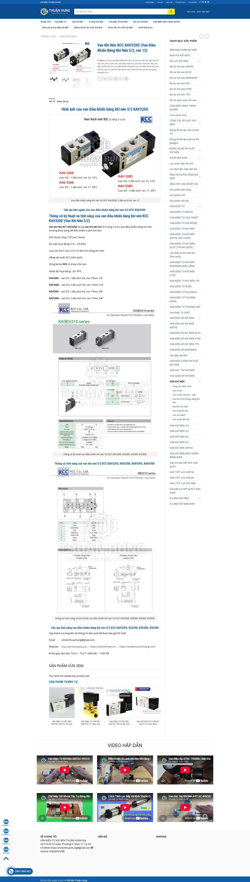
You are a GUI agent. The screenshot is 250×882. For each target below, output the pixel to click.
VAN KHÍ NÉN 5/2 (179, 436)
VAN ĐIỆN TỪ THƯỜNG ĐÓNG (183, 299)
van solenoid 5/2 (134, 69)
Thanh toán (180, 2)
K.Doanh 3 (6, 844)
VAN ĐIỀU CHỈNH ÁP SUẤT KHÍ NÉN (184, 362)
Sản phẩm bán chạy (180, 189)
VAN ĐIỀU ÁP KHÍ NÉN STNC (185, 338)
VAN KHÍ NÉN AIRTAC (181, 447)
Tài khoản (193, 2)
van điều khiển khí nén (149, 66)
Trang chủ (48, 36)
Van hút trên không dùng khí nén (186, 401)
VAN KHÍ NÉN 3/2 (179, 431)
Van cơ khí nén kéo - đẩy (184, 394)
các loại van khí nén (140, 60)
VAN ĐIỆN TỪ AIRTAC (181, 212)
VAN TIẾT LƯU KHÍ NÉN (183, 483)
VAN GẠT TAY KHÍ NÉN (182, 370)
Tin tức (160, 2)
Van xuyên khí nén (181, 419)
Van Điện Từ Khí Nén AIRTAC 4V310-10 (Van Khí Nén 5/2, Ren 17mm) (61, 725)
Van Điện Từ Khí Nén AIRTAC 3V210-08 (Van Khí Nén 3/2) (119, 724)
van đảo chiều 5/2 (126, 63)
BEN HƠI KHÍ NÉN (180, 55)
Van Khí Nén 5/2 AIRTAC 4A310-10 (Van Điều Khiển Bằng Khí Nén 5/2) (148, 725)
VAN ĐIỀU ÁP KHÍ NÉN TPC (184, 344)
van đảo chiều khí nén (144, 63)
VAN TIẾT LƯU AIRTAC (182, 472)
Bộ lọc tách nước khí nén (183, 100)
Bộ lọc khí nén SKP (180, 83)
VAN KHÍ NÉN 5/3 (179, 442)
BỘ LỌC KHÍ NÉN (140, 21)
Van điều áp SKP (178, 355)
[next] (88, 58)
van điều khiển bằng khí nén (126, 66)
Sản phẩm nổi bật (179, 200)
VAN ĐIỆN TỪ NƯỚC (181, 286)
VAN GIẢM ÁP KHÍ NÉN (182, 375)
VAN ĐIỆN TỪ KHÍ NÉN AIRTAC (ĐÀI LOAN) (182, 236)
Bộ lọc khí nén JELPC (181, 72)
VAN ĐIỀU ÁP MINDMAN (183, 349)
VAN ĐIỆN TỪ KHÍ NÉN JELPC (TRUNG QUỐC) (182, 245)
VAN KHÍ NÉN (77, 21)
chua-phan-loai (178, 115)
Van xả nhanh (178, 415)
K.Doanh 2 (6, 835)
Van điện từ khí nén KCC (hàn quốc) (183, 254)
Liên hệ (169, 2)
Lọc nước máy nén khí (181, 163)
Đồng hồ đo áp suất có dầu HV (184, 131)
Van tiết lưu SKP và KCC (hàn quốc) (185, 490)
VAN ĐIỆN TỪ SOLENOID (183, 292)
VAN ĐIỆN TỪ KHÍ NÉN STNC (182, 273)
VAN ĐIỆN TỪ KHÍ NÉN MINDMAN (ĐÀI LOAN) (182, 264)
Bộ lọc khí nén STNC (181, 89)
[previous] (53, 58)
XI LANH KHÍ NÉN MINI (182, 503)
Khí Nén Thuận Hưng (77, 880)
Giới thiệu (150, 2)
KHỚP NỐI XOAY (145, 27)
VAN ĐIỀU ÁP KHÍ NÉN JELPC (185, 333)
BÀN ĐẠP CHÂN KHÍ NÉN (183, 49)
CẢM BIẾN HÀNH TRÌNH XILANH (166, 21)
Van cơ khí (177, 390)
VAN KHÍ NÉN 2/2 (179, 425)
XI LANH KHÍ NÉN (96, 21)
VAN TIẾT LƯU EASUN (182, 477)
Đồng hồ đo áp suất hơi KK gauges (184, 141)
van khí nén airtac (118, 69)
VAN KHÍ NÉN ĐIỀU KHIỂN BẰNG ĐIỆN (184, 455)
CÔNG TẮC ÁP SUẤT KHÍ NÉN (120, 27)
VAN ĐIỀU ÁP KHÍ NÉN (118, 21)
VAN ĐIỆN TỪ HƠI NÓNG (183, 223)
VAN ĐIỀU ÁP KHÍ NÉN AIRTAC (182, 325)
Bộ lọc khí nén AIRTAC (182, 66)
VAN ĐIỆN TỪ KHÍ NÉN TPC (185, 280)
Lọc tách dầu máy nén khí (183, 169)
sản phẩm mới (177, 195)
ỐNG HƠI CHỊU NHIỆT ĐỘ (184, 184)
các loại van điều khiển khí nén (118, 60)
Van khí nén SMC (180, 406)
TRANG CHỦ (45, 21)
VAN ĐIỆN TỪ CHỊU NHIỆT (184, 217)
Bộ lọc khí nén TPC (180, 94)
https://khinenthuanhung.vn (74, 646)
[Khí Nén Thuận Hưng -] (55, 11)
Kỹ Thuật (6, 853)
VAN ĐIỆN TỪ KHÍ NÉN (182, 228)
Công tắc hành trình (181, 386)
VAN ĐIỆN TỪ (60, 21)
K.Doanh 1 (6, 825)
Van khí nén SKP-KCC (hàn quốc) (184, 464)
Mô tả (52, 101)
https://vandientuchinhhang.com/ (137, 646)
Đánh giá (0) (62, 101)
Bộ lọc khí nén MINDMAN (184, 77)
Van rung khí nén (180, 410)
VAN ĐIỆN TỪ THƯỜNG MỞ (185, 306)
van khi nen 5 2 (103, 69)
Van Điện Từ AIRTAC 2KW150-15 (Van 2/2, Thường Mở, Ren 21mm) (90, 725)
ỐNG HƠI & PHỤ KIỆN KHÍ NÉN (55, 27)
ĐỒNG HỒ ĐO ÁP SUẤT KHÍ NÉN (88, 27)
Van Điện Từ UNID (180, 312)
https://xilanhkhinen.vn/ (103, 646)
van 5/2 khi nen (111, 63)
